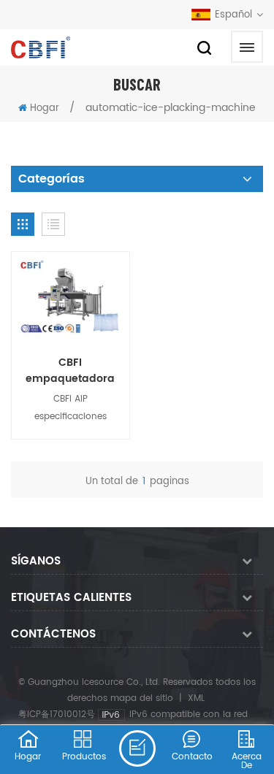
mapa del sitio (141, 698)
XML (196, 698)
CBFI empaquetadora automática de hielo (70, 371)
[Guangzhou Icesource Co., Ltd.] (40, 47)
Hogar (44, 108)
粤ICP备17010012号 (56, 714)
